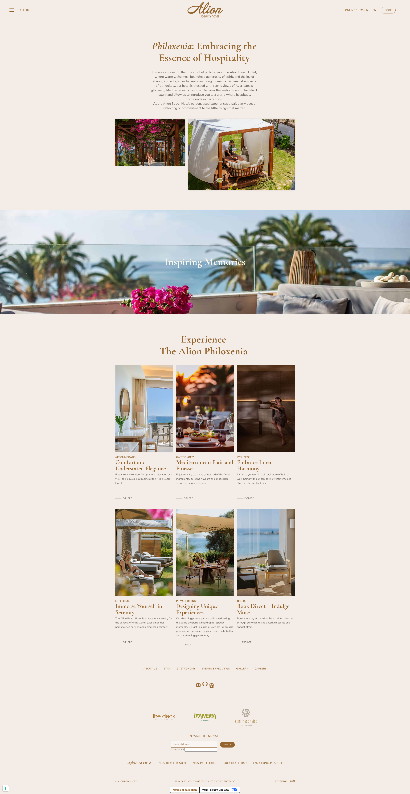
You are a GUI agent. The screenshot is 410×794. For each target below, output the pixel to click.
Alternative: (177, 749)
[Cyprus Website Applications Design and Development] (291, 781)
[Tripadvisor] (211, 685)
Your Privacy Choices (215, 789)
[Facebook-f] (205, 683)
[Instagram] (198, 685)
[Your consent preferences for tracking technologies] (6, 788)
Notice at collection (185, 789)
